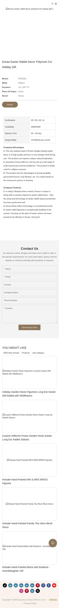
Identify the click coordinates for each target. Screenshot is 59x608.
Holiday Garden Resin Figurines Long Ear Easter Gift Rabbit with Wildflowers (29, 394)
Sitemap (53, 600)
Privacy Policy (30, 603)
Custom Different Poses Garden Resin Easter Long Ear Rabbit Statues (27, 437)
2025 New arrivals (11, 353)
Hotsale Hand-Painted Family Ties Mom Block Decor (27, 525)
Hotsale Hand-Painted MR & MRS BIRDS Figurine (25, 481)
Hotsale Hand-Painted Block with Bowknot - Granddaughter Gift (26, 569)
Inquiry (10, 104)
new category (38, 353)
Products (26, 353)
